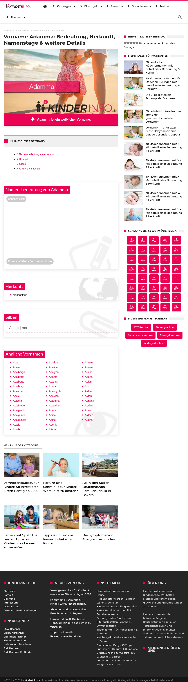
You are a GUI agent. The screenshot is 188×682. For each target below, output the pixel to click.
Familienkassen (106, 614)
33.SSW (154, 297)
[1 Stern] (125, 42)
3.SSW (154, 240)
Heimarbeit (104, 591)
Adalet (16, 395)
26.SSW (131, 288)
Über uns (9, 598)
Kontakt (8, 594)
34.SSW (165, 297)
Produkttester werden (110, 598)
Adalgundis (19, 419)
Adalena (18, 391)
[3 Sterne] (131, 42)
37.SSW (143, 307)
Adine (52, 419)
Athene (89, 367)
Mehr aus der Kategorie (21, 445)
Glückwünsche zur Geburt (113, 652)
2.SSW (143, 240)
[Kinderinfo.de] (18, 6)
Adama (53, 376)
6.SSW (131, 250)
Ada (15, 362)
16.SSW (131, 269)
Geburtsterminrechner (140, 335)
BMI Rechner (11, 648)
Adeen (89, 376)
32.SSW (143, 297)
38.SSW (154, 307)
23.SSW (154, 278)
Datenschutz (11, 606)
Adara (52, 386)
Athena (89, 362)
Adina (52, 415)
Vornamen (103, 660)
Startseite (9, 591)
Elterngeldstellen (107, 621)
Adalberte (18, 381)
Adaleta (17, 400)
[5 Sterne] (136, 42)
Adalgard (18, 410)
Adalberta (18, 376)
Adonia (53, 424)
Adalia (16, 424)
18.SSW (154, 269)
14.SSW (165, 259)
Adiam (89, 381)
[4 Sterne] (134, 42)
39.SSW (165, 307)
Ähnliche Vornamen (28, 168)
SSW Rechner (141, 327)
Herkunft (22, 159)
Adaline (53, 367)
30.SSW (176, 288)
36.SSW (131, 307)
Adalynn (54, 372)
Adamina (54, 400)
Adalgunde (19, 415)
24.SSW (165, 278)
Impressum (11, 602)
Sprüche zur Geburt (109, 648)
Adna (88, 410)
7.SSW (143, 250)
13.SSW (154, 259)
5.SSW (176, 240)
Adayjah (54, 395)
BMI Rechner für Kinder (18, 652)
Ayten (88, 395)
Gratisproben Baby (108, 645)
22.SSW (143, 278)
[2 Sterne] (128, 42)
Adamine (54, 405)
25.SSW (176, 278)
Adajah (17, 367)
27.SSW (143, 288)
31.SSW (131, 297)
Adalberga (19, 372)
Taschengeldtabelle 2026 (112, 637)
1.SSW (131, 240)
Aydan (89, 405)
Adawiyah (55, 391)
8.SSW (154, 250)
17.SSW (143, 269)
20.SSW (176, 269)
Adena (53, 410)
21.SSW (131, 278)
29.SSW (165, 288)
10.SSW (176, 250)
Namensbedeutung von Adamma (35, 154)
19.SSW (165, 269)
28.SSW (154, 288)
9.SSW (165, 250)
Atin (87, 386)
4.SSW (165, 240)
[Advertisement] (60, 231)
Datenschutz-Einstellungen (20, 610)
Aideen (89, 415)
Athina (88, 372)
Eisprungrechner (165, 327)
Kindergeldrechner (154, 343)
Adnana (89, 400)
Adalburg (18, 386)
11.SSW (131, 259)
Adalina (53, 362)
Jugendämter (105, 629)
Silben (21, 164)
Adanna (53, 381)
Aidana (89, 391)
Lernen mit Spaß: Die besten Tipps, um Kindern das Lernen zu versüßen (70, 622)
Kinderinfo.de (32, 680)
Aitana (52, 429)
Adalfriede (19, 405)
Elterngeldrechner (170, 335)
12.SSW (143, 259)
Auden (89, 419)
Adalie (16, 429)
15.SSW (176, 259)
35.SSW (176, 297)
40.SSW (176, 307)
